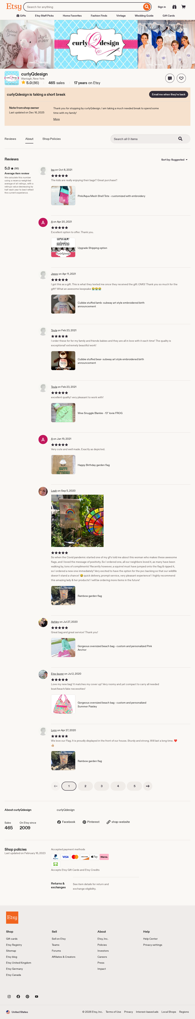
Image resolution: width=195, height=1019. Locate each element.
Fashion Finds (99, 15)
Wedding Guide (144, 15)
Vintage (121, 15)
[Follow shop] (181, 78)
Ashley (55, 621)
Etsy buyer (57, 673)
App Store (19, 988)
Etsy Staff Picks (44, 15)
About (29, 139)
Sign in (162, 6)
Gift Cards (169, 15)
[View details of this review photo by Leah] (77, 521)
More (56, 119)
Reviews (10, 139)
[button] (169, 78)
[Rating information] (23, 83)
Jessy (54, 273)
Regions (184, 1011)
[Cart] (183, 6)
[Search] (147, 6)
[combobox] (82, 6)
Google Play (48, 988)
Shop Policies (51, 139)
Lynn (54, 730)
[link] (55, 786)
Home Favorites (72, 15)
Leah (54, 490)
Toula (54, 330)
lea (52, 169)
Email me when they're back (168, 94)
